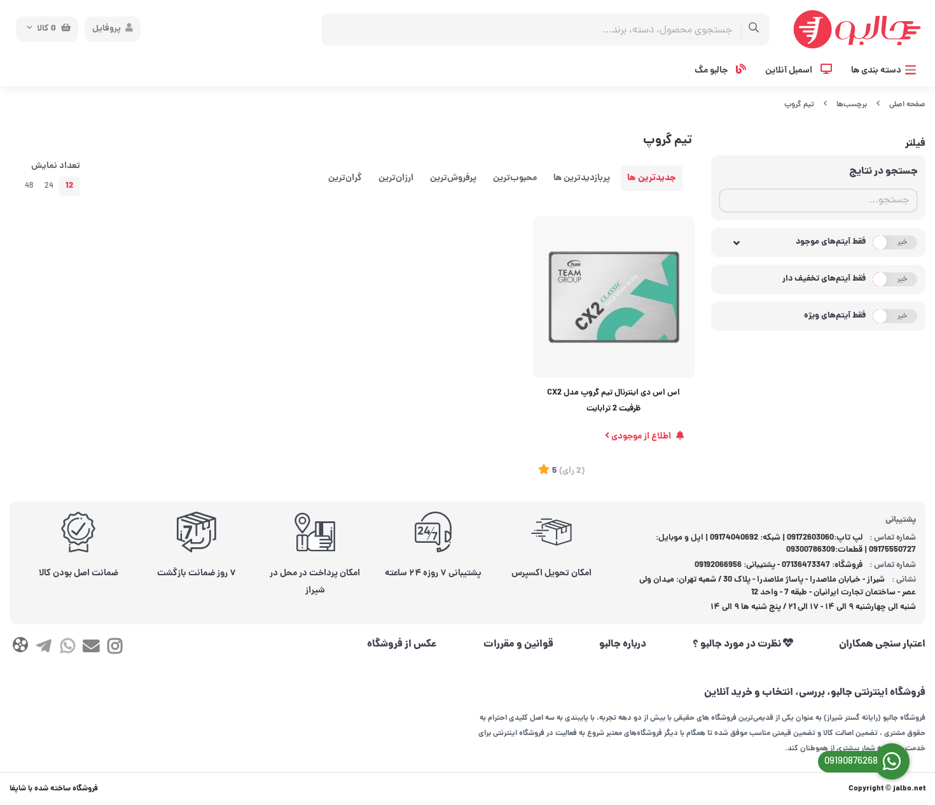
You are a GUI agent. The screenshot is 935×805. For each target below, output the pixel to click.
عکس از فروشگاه (402, 644)
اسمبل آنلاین (789, 71)
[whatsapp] (67, 648)
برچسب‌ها (851, 105)
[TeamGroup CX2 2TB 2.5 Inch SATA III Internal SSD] (614, 297)
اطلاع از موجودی (641, 437)
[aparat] (20, 647)
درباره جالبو (622, 644)
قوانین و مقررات (518, 644)
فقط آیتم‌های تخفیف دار (824, 279)
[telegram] (43, 648)
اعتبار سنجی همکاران (882, 644)
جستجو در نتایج (883, 172)
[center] (754, 30)
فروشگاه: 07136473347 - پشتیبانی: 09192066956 (778, 565)
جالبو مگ (712, 71)
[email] (91, 648)
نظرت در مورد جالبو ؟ (738, 644)
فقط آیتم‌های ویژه (835, 316)
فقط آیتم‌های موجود (831, 242)
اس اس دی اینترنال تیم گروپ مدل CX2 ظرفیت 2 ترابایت (613, 401)
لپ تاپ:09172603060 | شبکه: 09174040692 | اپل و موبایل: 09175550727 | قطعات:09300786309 (786, 544)
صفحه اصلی (907, 105)
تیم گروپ (799, 105)
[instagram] (114, 648)
